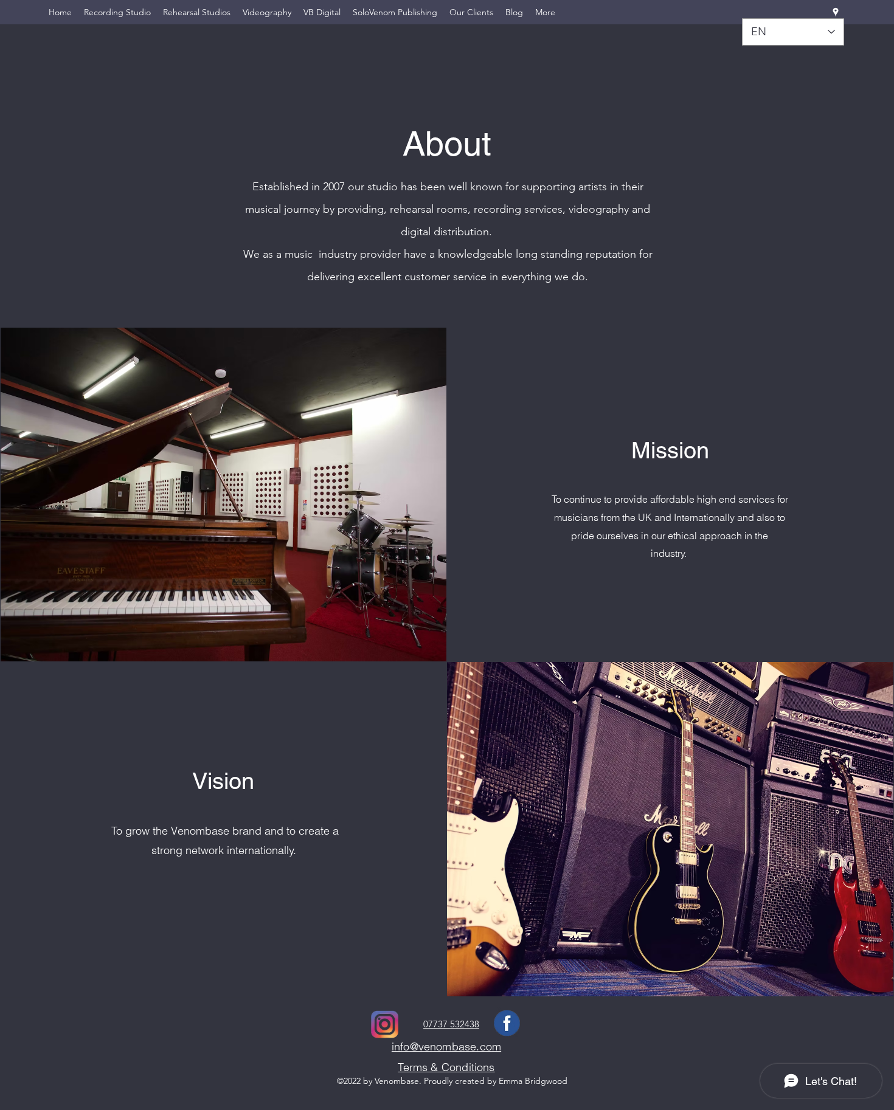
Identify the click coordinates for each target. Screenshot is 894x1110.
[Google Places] (836, 12)
